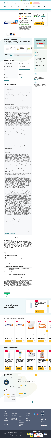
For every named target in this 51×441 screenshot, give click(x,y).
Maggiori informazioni (42, 16)
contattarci (36, 79)
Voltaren (20, 77)
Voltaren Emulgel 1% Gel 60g (20, 330)
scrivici (44, 86)
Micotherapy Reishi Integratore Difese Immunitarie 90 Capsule (42, 361)
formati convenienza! (28, 9)
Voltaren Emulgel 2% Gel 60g (9, 330)
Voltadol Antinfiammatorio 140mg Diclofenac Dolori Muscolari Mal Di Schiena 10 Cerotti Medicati (31, 332)
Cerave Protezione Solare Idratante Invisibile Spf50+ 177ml (20, 361)
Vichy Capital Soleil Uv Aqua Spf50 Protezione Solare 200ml (40, 303)
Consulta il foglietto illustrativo (24, 69)
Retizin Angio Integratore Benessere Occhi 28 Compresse (11, 48)
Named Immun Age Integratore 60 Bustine (31, 360)
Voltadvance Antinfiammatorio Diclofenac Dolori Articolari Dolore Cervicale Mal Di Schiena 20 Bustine (42, 332)
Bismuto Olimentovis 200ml (22, 48)
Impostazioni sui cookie (21, 425)
